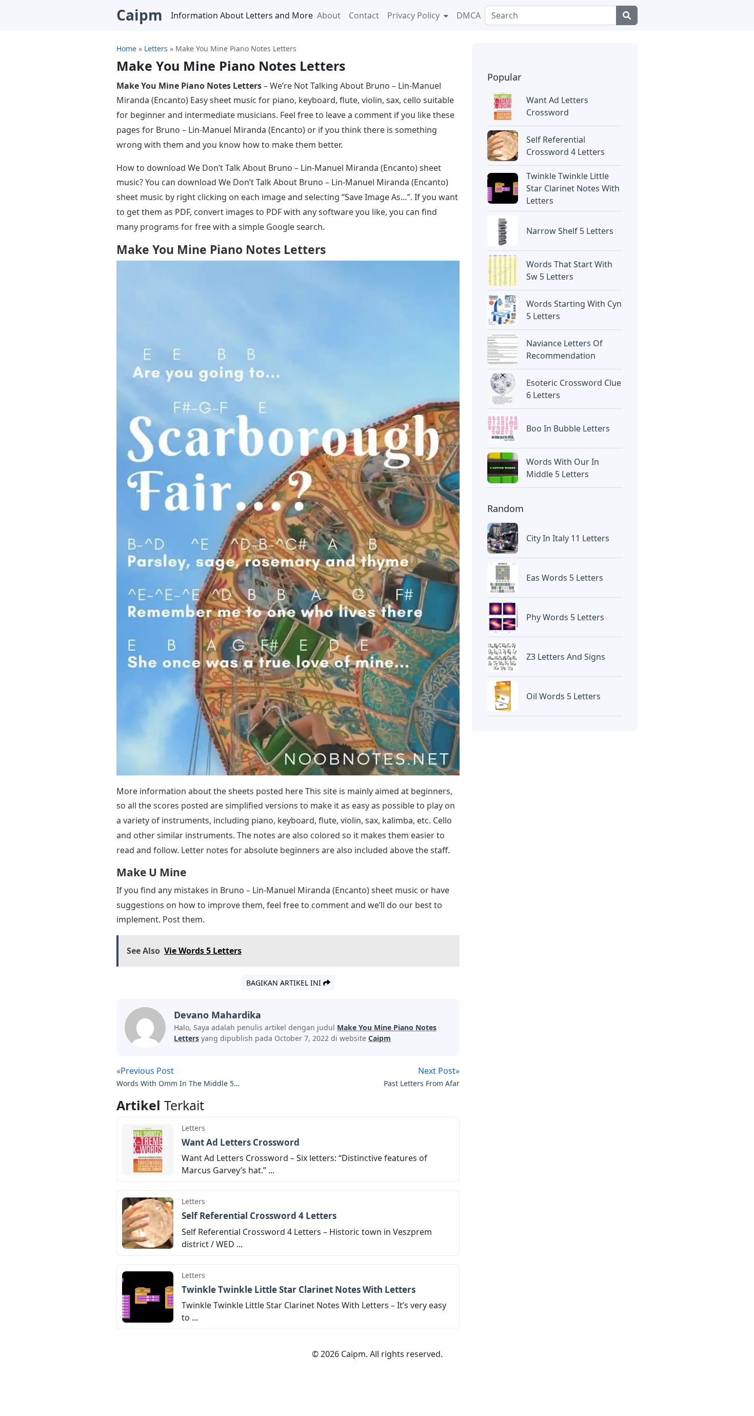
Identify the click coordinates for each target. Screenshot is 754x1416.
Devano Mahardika (217, 1015)
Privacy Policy (414, 15)
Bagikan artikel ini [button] (284, 983)
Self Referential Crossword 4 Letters (259, 1216)
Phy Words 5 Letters (565, 617)
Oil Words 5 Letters (563, 696)
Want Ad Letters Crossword (241, 1142)
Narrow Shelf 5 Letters (569, 231)
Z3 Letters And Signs (565, 656)
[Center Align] (627, 15)
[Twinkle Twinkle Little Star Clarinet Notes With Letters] (147, 1296)
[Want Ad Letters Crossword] (147, 1148)
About (329, 15)
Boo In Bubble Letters (568, 428)
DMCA (469, 15)
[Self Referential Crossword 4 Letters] (147, 1222)
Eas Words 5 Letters (564, 577)
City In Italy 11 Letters (567, 538)
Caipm (379, 1038)
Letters (193, 1128)
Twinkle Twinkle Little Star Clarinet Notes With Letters (298, 1289)
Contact (364, 15)
